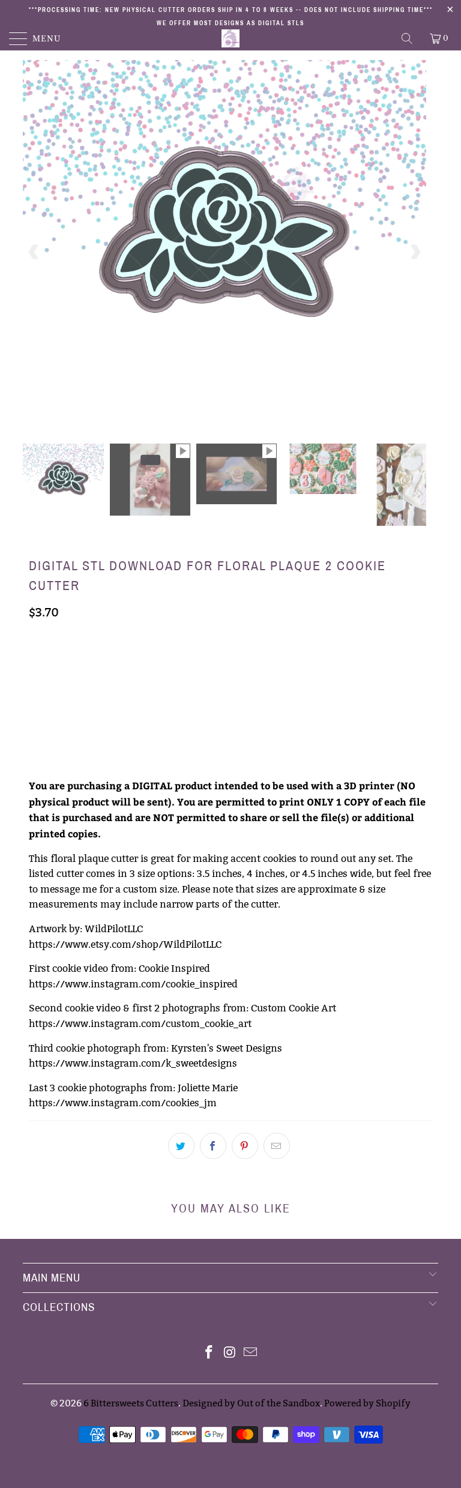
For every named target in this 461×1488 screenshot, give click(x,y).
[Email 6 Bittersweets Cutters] (251, 1353)
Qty (37, 727)
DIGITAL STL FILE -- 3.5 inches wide (106, 663)
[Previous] (34, 252)
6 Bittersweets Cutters (130, 1403)
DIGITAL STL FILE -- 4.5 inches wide (106, 693)
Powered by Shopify (367, 1403)
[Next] (415, 252)
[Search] (408, 38)
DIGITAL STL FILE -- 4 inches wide (262, 663)
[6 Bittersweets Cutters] (230, 38)
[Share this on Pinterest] (245, 1146)
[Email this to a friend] (277, 1146)
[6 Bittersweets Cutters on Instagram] (230, 1353)
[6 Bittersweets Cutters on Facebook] (209, 1353)
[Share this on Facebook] (213, 1146)
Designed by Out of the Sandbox (251, 1403)
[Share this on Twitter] (181, 1146)
